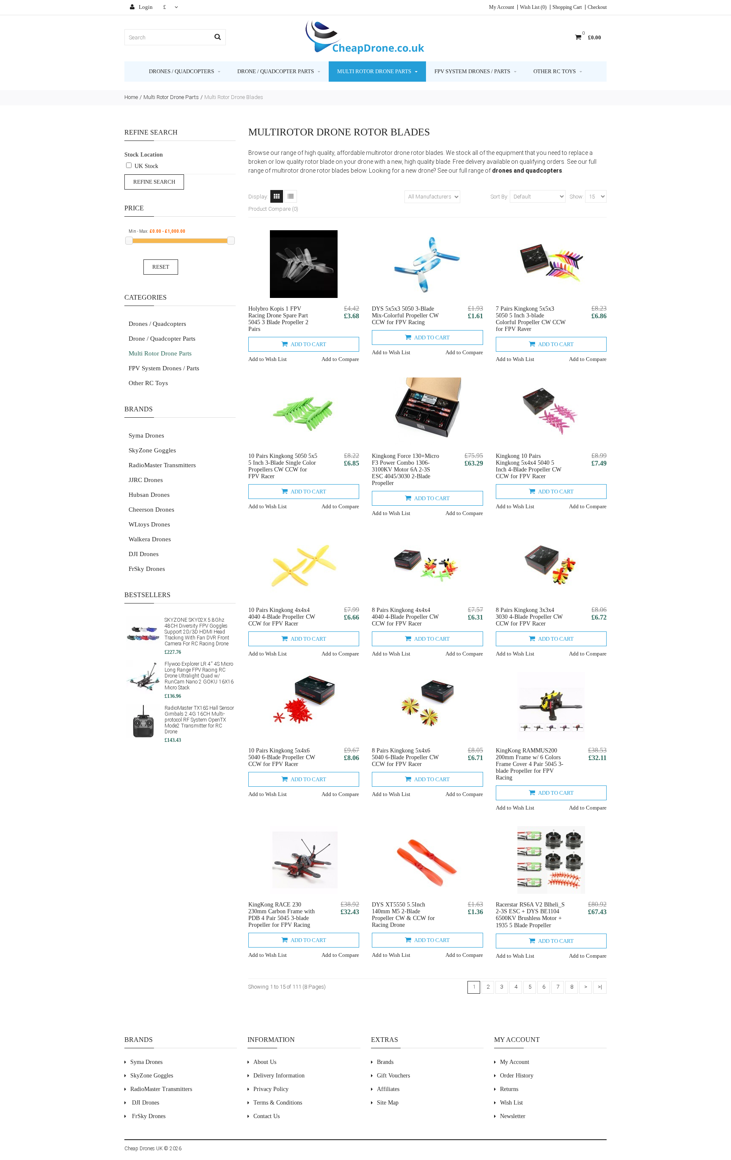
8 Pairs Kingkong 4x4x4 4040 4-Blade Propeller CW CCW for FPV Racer (405, 617)
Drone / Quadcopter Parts (275, 71)
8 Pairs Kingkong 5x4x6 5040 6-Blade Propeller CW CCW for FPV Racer (405, 757)
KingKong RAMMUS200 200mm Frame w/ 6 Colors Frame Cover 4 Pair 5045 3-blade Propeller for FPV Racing (529, 764)
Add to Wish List (267, 359)
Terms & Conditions (277, 1102)
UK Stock (146, 166)
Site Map (387, 1102)
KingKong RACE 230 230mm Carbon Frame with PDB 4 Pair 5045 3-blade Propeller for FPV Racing (281, 914)
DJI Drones (144, 554)
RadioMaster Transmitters (162, 465)
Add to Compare (340, 359)
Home (131, 97)
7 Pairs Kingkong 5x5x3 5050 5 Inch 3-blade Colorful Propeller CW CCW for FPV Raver (531, 319)
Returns (509, 1089)
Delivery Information (279, 1075)
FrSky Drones (147, 568)
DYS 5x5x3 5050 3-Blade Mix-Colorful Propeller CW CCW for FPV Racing (405, 315)
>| (600, 987)
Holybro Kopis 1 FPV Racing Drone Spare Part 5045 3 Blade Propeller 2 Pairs (278, 319)
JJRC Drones (146, 480)
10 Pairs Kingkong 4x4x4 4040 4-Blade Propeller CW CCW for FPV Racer (281, 617)
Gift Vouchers (393, 1075)
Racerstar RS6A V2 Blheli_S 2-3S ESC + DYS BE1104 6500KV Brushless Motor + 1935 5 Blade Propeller (530, 915)
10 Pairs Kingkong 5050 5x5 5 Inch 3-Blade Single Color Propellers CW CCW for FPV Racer (282, 466)
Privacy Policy (271, 1089)
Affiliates (388, 1089)
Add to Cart (308, 344)
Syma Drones (146, 435)
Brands (385, 1062)
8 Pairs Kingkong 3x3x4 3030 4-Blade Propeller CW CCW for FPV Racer (529, 617)
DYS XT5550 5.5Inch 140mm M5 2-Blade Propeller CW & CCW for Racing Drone (403, 914)
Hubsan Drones (149, 494)
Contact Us (266, 1116)
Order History (516, 1075)
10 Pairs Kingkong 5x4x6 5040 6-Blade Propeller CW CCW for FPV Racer (281, 757)
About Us (264, 1062)
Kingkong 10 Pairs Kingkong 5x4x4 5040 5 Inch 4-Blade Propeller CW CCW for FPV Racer (528, 466)
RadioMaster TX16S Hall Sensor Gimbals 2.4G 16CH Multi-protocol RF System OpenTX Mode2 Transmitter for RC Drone (199, 720)
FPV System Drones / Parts (472, 71)
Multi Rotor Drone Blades (233, 97)
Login (145, 7)
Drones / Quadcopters (181, 71)
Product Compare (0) (273, 209)
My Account (501, 7)
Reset (160, 267)
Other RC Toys (554, 71)
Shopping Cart (567, 7)
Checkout (597, 7)
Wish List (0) (533, 7)
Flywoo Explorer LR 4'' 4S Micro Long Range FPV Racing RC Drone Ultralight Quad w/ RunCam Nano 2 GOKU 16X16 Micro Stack (199, 676)
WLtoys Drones (149, 524)
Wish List (511, 1102)
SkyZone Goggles (152, 450)
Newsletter (512, 1116)
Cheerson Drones (151, 509)
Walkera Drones (150, 539)
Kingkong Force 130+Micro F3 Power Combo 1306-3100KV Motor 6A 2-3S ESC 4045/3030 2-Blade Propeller (405, 469)
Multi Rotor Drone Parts (374, 71)
